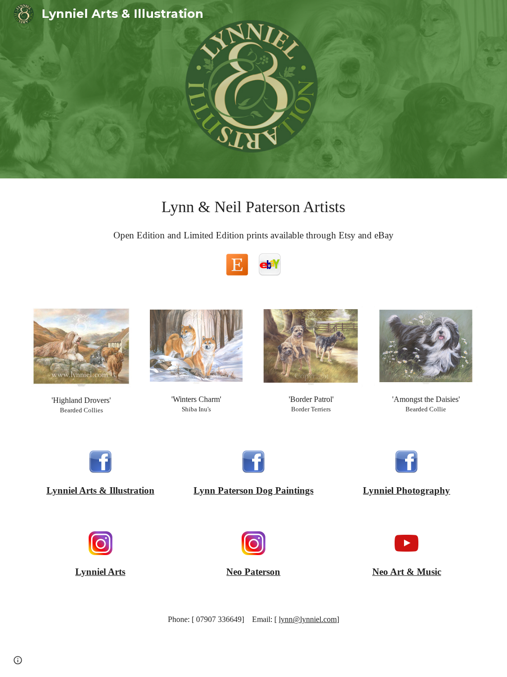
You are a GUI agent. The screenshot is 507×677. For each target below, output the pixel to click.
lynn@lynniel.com (308, 619)
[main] (253, 206)
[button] (18, 660)
